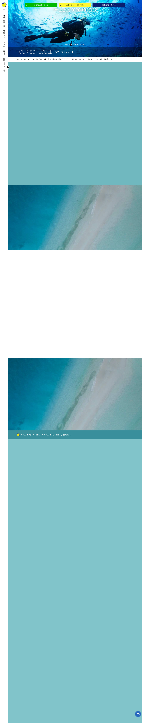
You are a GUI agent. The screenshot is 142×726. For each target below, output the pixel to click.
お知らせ (123, 501)
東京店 (80, 509)
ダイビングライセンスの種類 (104, 524)
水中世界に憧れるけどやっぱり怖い (106, 460)
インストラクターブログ (128, 505)
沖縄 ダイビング (82, 517)
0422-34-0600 (88, 693)
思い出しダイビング (101, 512)
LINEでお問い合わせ (41, 5)
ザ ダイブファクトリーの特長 (104, 503)
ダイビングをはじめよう (102, 495)
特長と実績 (4, 19)
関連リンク (124, 515)
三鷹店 (80, 507)
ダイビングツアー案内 (51, 435)
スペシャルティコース (84, 493)
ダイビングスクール (83, 457)
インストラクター (4, 42)
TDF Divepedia (100, 527)
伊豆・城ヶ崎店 (82, 512)
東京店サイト (124, 529)
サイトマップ (124, 510)
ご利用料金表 (100, 515)
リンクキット (124, 508)
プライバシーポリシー (127, 513)
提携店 (80, 514)
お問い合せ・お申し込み (74, 5)
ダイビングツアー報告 (127, 484)
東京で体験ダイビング (102, 505)
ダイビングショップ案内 (84, 504)
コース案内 (4, 29)
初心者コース (81, 486)
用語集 (122, 520)
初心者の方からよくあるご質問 (104, 517)
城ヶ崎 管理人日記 (125, 533)
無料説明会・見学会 (109, 5)
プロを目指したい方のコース (86, 495)
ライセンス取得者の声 (102, 531)
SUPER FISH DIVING (126, 537)
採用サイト (123, 524)
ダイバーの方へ (124, 457)
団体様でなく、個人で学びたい (104, 462)
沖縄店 (123, 540)
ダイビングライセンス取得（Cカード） (107, 508)
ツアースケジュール (126, 481)
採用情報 (123, 503)
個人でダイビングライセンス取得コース (107, 510)
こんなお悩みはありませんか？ (104, 457)
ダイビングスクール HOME (30, 435)
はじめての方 (4, 55)
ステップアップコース (84, 491)
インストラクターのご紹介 (85, 500)
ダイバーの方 (4, 67)
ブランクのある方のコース (85, 488)
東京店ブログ (65, 693)
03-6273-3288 (26, 693)
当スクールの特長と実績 (84, 469)
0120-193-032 (84, 10)
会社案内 (122, 498)
